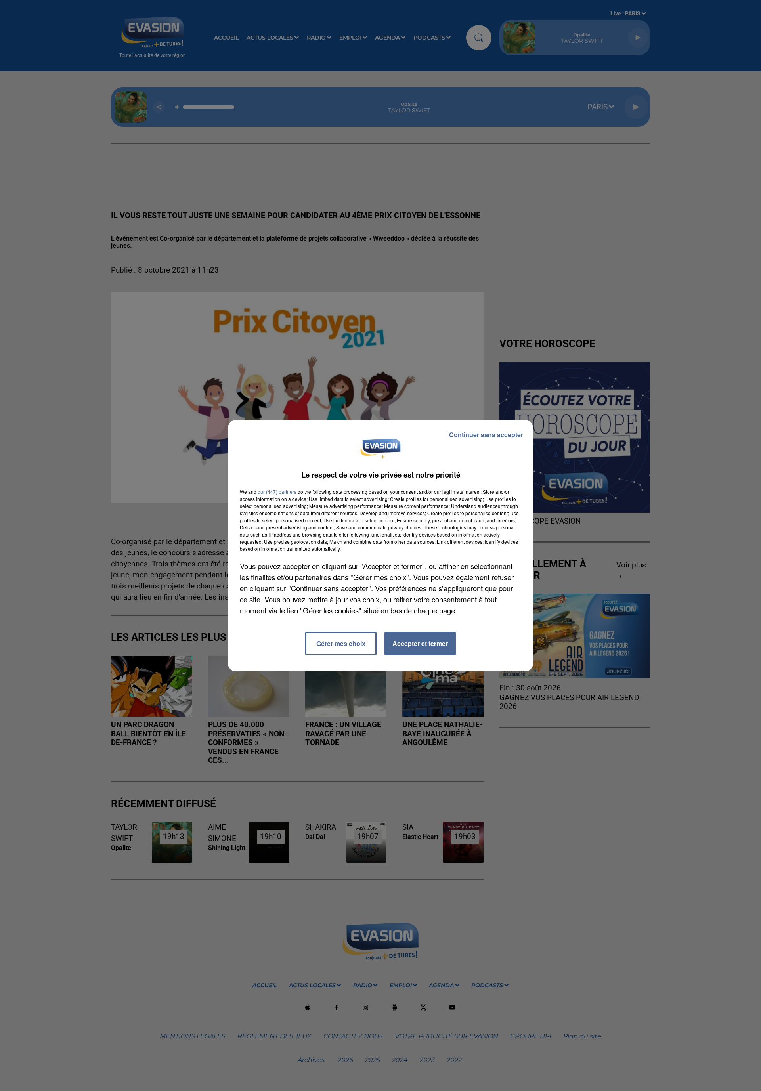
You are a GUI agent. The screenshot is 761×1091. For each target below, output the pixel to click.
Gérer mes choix (340, 643)
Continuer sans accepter (486, 434)
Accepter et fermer (420, 643)
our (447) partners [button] (277, 491)
